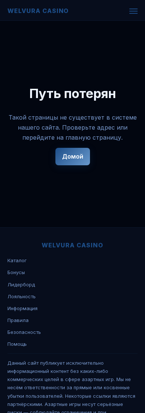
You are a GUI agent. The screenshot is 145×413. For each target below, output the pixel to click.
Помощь (17, 344)
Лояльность (21, 296)
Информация (22, 308)
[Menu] (133, 11)
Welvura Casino (38, 10)
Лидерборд (21, 284)
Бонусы (16, 272)
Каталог (17, 260)
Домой (72, 156)
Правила (18, 320)
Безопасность (24, 332)
